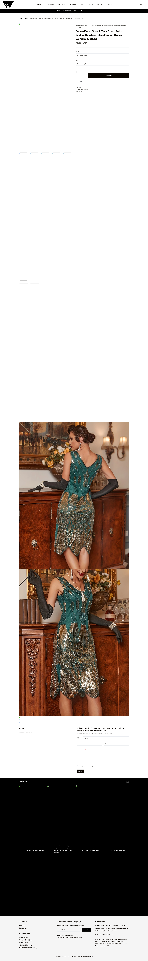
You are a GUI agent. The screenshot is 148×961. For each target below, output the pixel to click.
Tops (80, 91)
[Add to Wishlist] (76, 72)
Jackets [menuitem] (51, 4)
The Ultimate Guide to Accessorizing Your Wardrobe (35, 849)
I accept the (86, 766)
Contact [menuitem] (110, 4)
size (77, 60)
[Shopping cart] (144, 4)
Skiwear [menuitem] (73, 4)
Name (80, 744)
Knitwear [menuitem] (61, 4)
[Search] (141, 4)
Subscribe (86, 930)
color (77, 51)
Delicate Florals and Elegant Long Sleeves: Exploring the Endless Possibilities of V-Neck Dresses (63, 849)
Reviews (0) (79, 417)
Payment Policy (24, 942)
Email (107, 744)
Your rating (79, 738)
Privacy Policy (89, 766)
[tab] (69, 417)
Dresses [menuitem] (40, 4)
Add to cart (108, 75)
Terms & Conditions (25, 940)
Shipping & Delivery (25, 945)
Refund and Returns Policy (28, 948)
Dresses (85, 89)
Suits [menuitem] (82, 4)
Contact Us (23, 928)
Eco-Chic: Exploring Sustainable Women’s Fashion (91, 849)
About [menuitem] (99, 4)
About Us (22, 925)
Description (69, 417)
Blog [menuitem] (91, 4)
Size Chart (79, 81)
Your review (82, 750)
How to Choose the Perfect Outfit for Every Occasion (118, 849)
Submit (80, 771)
